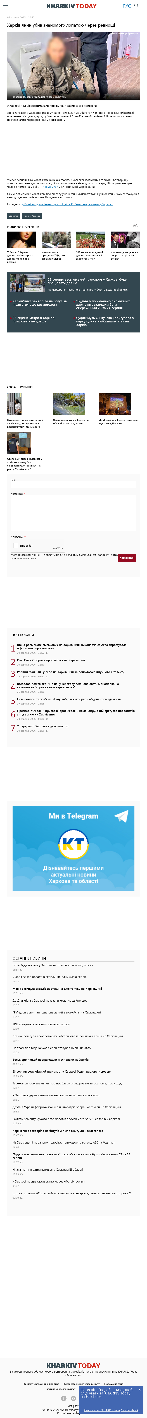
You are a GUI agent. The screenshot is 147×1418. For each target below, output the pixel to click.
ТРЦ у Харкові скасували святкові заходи (41, 1024)
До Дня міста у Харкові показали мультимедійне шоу (50, 1000)
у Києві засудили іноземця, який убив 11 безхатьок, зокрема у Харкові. (67, 204)
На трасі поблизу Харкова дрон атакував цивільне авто (52, 1048)
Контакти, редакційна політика (41, 1383)
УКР (70, 1406)
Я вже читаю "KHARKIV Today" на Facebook (111, 1410)
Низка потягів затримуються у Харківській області (48, 1169)
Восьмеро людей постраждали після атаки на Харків (51, 1059)
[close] (140, 1389)
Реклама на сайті (114, 1383)
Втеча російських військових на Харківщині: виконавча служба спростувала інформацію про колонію (72, 646)
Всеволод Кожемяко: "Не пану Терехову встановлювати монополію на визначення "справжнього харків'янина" (68, 685)
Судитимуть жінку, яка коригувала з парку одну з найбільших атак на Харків (105, 321)
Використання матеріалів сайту (81, 1383)
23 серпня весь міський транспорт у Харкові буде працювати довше (87, 281)
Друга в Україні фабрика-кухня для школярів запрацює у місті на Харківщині (67, 1107)
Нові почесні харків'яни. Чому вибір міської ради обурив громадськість (69, 699)
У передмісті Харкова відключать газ (43, 726)
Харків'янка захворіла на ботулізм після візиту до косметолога (40, 303)
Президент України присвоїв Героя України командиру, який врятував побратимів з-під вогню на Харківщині (76, 712)
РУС (127, 6)
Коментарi (127, 557)
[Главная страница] (73, 1365)
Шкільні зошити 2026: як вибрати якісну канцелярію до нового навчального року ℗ (72, 1193)
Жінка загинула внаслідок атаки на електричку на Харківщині (57, 988)
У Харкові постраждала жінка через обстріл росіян (49, 1181)
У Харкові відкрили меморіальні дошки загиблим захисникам (56, 1095)
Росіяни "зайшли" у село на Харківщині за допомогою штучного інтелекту (70, 672)
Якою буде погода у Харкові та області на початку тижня (53, 965)
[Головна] (72, 6)
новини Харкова (32, 215)
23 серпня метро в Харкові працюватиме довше (34, 319)
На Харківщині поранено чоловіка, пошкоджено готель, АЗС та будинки (64, 1142)
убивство (13, 215)
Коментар (17, 493)
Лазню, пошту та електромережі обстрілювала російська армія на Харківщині (68, 1036)
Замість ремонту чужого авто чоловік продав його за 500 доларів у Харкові (66, 1119)
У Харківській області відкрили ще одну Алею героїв (50, 977)
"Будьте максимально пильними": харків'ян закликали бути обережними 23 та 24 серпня (103, 304)
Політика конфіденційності (60, 1388)
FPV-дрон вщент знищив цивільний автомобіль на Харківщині (57, 1012)
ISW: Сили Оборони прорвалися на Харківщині (51, 660)
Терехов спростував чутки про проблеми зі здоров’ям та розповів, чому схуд (67, 1083)
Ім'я (13, 480)
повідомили (50, 186)
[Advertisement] (73, 150)
